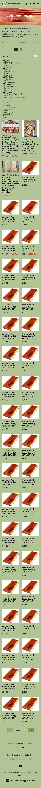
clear (35, 56)
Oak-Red (8, 73)
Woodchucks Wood (18, 773)
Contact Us (30, 743)
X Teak (7, 88)
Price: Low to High (10, 107)
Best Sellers (15, 759)
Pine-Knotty (9, 77)
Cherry (7, 66)
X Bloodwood (10, 81)
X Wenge (8, 92)
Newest (6, 110)
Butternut (8, 62)
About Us (20, 747)
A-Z (4, 115)
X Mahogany (10, 82)
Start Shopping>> (14, 755)
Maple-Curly (9, 71)
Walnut (8, 79)
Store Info (27, 759)
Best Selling (7, 114)
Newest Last (8, 112)
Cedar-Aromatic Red (13, 64)
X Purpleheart (10, 86)
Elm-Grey (8, 67)
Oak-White (9, 75)
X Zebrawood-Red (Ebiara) (15, 98)
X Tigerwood (10, 90)
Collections (29, 755)
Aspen (7, 60)
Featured (6, 105)
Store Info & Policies (14, 743)
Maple (7, 69)
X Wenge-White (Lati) (13, 94)
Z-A (4, 117)
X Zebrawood (10, 96)
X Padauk (8, 84)
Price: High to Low (10, 109)
